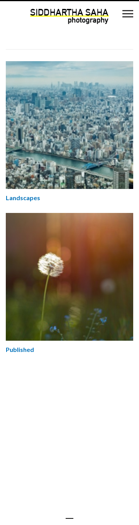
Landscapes (23, 197)
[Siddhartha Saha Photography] (69, 16)
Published (20, 349)
